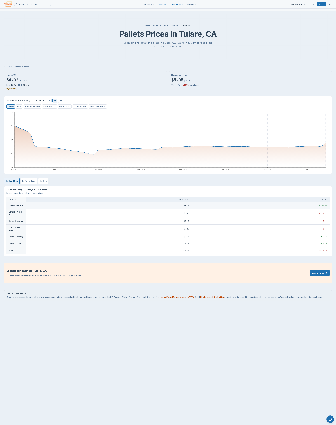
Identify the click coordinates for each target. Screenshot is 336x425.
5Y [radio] (55, 100)
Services (162, 4)
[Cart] (330, 4)
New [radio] (19, 106)
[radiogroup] (55, 101)
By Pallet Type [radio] (29, 181)
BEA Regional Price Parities (212, 297)
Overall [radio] (11, 106)
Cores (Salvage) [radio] (80, 106)
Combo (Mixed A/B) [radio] (97, 106)
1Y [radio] (49, 100)
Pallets (167, 25)
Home (147, 25)
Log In (311, 4)
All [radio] (61, 100)
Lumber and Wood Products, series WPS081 (176, 297)
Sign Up (321, 4)
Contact (190, 4)
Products (148, 4)
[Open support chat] (330, 419)
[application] (168, 141)
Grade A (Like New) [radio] (32, 106)
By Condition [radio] (12, 181)
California (176, 25)
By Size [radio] (43, 181)
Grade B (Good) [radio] (49, 106)
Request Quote (298, 4)
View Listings (318, 273)
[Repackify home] (8, 4)
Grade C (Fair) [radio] (64, 106)
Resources (176, 4)
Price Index (157, 25)
